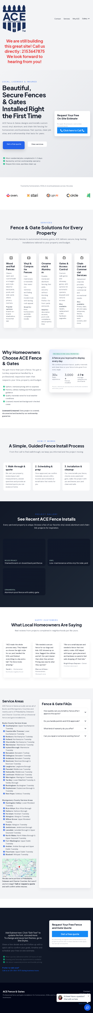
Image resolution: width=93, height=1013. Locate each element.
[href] (19, 868)
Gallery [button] (85, 19)
